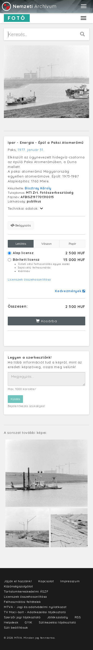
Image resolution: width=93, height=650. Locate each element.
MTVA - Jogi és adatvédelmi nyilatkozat (35, 607)
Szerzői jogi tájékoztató (22, 617)
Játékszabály (57, 617)
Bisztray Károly (38, 188)
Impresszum (70, 581)
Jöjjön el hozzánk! (18, 581)
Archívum (34, 6)
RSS (78, 617)
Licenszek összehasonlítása (29, 279)
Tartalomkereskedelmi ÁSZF (26, 591)
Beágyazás (22, 225)
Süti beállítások (16, 627)
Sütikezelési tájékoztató (57, 622)
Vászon (46, 244)
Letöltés (21, 244)
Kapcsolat (46, 581)
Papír (72, 244)
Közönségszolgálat (18, 586)
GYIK (28, 622)
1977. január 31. (31, 150)
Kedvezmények (68, 291)
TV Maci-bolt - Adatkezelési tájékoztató (35, 612)
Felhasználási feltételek (22, 602)
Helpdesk (11, 622)
